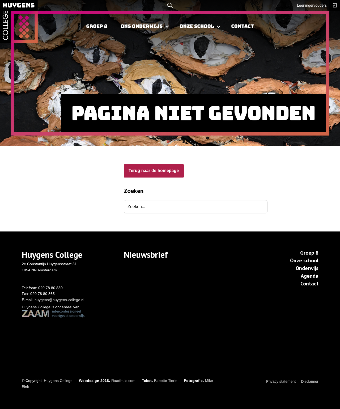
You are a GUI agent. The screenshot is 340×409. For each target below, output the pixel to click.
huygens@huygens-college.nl (59, 300)
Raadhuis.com (123, 380)
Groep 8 (96, 26)
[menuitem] (96, 26)
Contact (242, 26)
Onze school (197, 26)
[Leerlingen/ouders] (334, 5)
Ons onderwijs (142, 26)
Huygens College (58, 380)
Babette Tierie (165, 380)
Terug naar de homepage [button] (154, 170)
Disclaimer (309, 381)
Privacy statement (281, 381)
